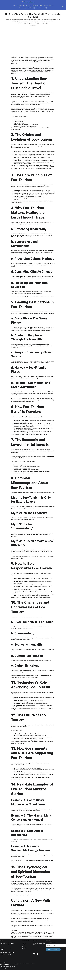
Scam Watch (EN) (31, 8)
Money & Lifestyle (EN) (33, 5)
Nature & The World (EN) (41, 8)
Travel (5, 952)
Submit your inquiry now (53, 949)
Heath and (2, 943)
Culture (9, 948)
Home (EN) (15, 5)
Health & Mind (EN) (22, 5)
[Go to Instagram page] (37, 954)
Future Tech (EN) (49, 5)
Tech (12, 952)
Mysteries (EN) (22, 8)
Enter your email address (51, 943)
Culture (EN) (42, 5)
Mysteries (2, 954)
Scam (9, 954)
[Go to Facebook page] (34, 954)
